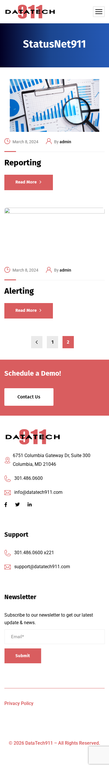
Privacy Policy (18, 703)
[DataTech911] (30, 11)
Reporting (22, 162)
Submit (22, 655)
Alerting (19, 291)
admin (65, 141)
